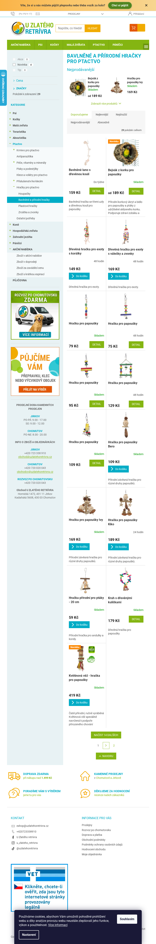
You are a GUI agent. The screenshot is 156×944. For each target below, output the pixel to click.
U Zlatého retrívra (27, 837)
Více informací (58, 925)
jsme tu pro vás (32, 795)
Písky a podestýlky (27, 168)
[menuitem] (20, 45)
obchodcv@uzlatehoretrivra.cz (35, 471)
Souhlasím (127, 919)
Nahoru (107, 756)
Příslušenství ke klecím (30, 181)
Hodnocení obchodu (94, 849)
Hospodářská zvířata (25, 230)
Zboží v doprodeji (27, 261)
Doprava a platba (92, 834)
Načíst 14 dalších (106, 735)
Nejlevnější (102, 114)
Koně (16, 224)
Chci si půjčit (120, 5)
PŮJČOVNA (20, 280)
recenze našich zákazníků (109, 795)
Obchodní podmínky (93, 839)
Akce (23, 59)
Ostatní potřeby (26, 218)
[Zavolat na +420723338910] (23, 13)
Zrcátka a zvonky (28, 212)
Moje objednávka (92, 854)
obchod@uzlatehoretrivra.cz (35, 456)
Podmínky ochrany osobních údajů (102, 844)
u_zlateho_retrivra (27, 842)
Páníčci (17, 243)
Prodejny (74, 13)
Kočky (16, 119)
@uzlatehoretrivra (27, 848)
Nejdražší (121, 114)
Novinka (25, 64)
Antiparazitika (25, 156)
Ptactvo (17, 144)
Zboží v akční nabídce (29, 255)
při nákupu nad (37, 777)
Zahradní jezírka (22, 236)
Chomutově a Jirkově (108, 777)
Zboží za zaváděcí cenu (30, 267)
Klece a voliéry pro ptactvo (32, 174)
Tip (22, 70)
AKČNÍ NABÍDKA (22, 249)
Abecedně (103, 122)
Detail (96, 191)
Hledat (92, 28)
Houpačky (24, 193)
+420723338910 (26, 831)
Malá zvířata (20, 125)
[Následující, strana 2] (106, 745)
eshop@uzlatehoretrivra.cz (33, 825)
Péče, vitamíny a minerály (31, 162)
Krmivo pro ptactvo (28, 150)
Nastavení (29, 935)
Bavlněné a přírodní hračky (34, 199)
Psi (15, 113)
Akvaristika (19, 137)
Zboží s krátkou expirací (30, 274)
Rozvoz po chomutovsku (96, 830)
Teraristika (19, 131)
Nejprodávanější (80, 122)
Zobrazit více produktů (104, 103)
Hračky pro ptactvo (28, 187)
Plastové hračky (27, 205)
